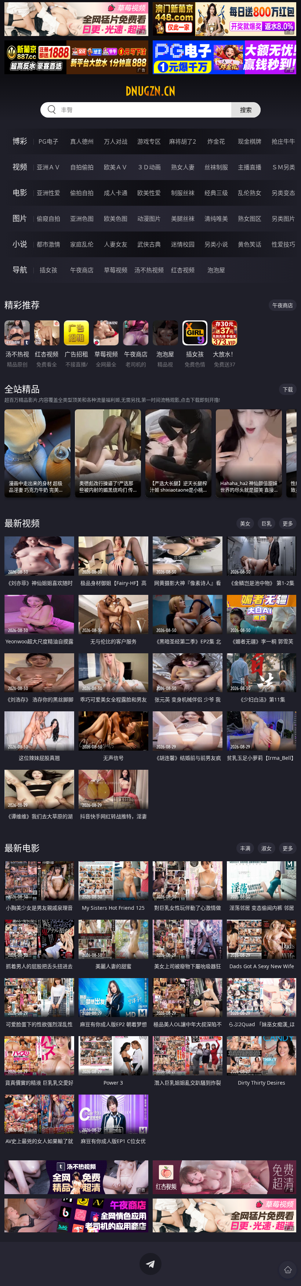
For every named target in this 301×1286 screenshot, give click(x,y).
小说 (19, 244)
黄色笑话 (249, 244)
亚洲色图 (82, 219)
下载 (288, 389)
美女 (245, 523)
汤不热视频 (149, 270)
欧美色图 (115, 219)
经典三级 (216, 193)
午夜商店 (82, 270)
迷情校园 (183, 244)
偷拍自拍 (82, 193)
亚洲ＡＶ (48, 167)
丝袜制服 (216, 167)
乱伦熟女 (249, 193)
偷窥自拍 (48, 219)
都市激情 (48, 244)
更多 (288, 523)
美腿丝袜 (183, 219)
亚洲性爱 (48, 193)
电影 (19, 193)
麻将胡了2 (182, 141)
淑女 (266, 848)
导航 (19, 270)
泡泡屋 (216, 270)
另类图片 (283, 219)
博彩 (19, 141)
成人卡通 (115, 193)
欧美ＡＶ (115, 167)
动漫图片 (149, 219)
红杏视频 (183, 270)
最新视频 (22, 523)
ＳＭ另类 (283, 167)
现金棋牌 (249, 141)
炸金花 (216, 141)
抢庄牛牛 (283, 141)
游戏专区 (149, 141)
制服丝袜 (183, 193)
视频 (19, 167)
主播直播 (249, 167)
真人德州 (82, 141)
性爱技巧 (283, 244)
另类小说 (216, 244)
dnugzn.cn (150, 91)
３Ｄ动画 (149, 167)
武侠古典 (149, 244)
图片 (19, 218)
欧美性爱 (149, 193)
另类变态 (283, 193)
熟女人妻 (183, 167)
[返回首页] (288, 1270)
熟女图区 (249, 219)
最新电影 (22, 848)
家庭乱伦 (82, 244)
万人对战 (115, 141)
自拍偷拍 (82, 167)
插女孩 (48, 270)
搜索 (246, 110)
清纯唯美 (216, 219)
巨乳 (266, 523)
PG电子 (48, 141)
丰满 (245, 848)
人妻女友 (115, 244)
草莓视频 (115, 270)
